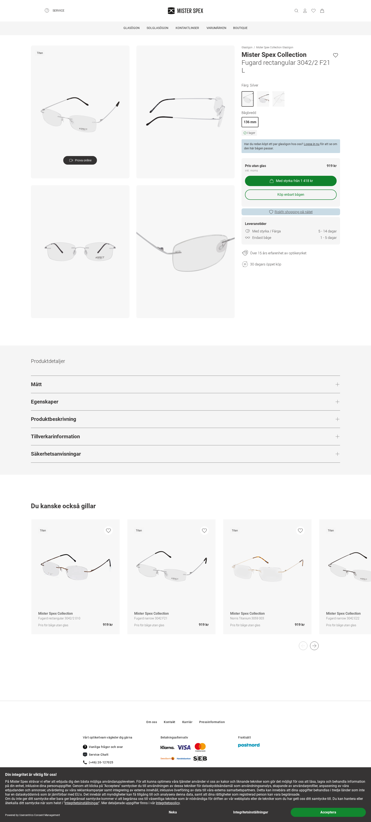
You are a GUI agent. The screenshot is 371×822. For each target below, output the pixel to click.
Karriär (187, 722)
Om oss (151, 722)
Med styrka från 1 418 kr (294, 181)
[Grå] (278, 99)
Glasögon (131, 28)
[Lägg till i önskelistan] (335, 55)
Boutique (240, 28)
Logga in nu (311, 144)
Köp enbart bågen (290, 195)
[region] (185, 581)
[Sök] (296, 11)
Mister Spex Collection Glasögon (274, 47)
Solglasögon (157, 28)
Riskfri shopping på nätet (294, 211)
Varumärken (216, 28)
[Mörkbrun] (263, 99)
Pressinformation (212, 722)
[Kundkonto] (305, 10)
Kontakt (169, 722)
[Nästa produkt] (314, 646)
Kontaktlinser (187, 28)
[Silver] (248, 99)
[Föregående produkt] (303, 646)
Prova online (83, 160)
